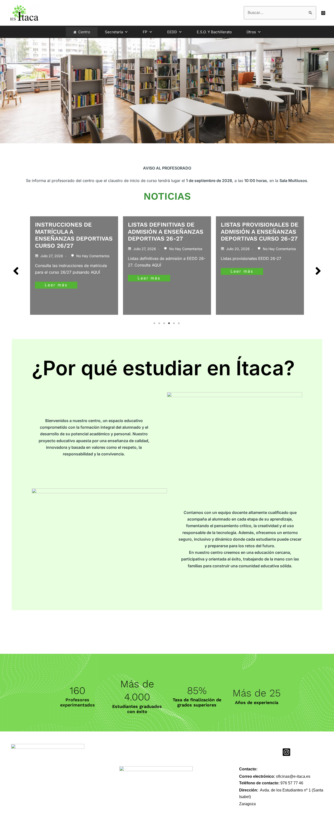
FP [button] (145, 32)
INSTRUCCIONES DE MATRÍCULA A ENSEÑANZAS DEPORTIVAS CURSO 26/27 (73, 235)
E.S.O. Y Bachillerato (214, 32)
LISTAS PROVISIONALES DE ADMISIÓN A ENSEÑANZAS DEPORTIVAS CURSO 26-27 (259, 231)
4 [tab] (169, 323)
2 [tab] (159, 323)
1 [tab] (154, 323)
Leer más (56, 284)
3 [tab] (164, 323)
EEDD (172, 32)
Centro (84, 32)
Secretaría (114, 32)
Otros (251, 32)
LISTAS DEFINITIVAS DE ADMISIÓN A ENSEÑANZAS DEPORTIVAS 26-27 (165, 231)
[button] (16, 271)
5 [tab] (174, 323)
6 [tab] (179, 323)
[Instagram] (323, 13)
